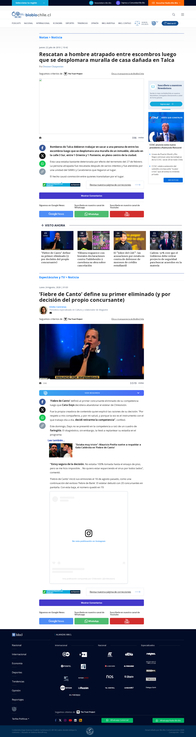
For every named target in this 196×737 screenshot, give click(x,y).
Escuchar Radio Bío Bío (167, 3)
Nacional (28, 23)
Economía (57, 23)
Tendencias (82, 23)
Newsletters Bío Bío (103, 3)
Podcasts (16, 23)
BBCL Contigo (124, 23)
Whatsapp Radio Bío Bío (170, 720)
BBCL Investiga (108, 23)
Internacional (43, 23)
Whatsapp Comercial (119, 720)
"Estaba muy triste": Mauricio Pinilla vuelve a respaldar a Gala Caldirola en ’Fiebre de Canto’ (108, 446)
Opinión (94, 23)
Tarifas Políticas (19, 718)
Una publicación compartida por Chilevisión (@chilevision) (88, 578)
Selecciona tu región (26, 2)
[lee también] (61, 450)
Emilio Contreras (58, 307)
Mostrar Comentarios (91, 195)
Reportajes (18, 699)
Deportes (70, 23)
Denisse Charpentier (53, 66)
